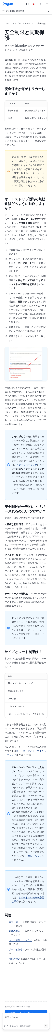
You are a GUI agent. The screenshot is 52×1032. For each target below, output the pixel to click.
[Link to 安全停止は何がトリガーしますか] (2, 91)
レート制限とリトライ (20, 940)
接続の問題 (14, 958)
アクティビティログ (26, 464)
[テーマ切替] (40, 4)
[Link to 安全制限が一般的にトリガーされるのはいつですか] (2, 509)
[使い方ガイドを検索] (27, 4)
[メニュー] (47, 4)
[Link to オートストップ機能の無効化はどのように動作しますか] (2, 204)
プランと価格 (16, 949)
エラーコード (16, 921)
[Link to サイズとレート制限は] (2, 652)
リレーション (35, 856)
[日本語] (33, 4)
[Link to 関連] (2, 915)
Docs (7, 23)
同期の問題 (14, 931)
